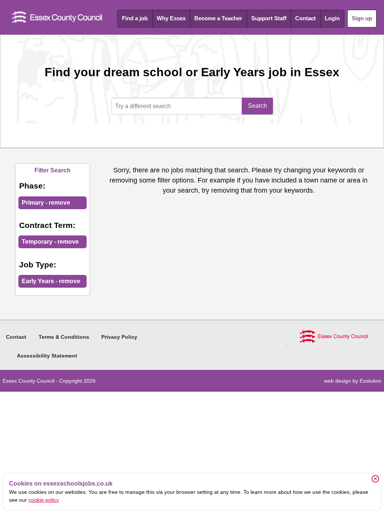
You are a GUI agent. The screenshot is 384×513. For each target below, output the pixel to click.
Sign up (362, 18)
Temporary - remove (50, 241)
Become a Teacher (218, 18)
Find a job (135, 18)
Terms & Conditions (64, 337)
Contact (305, 18)
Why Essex (171, 18)
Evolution (370, 381)
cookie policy (43, 500)
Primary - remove (46, 202)
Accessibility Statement (47, 356)
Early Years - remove (51, 281)
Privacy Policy (119, 337)
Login (332, 18)
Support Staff (268, 18)
